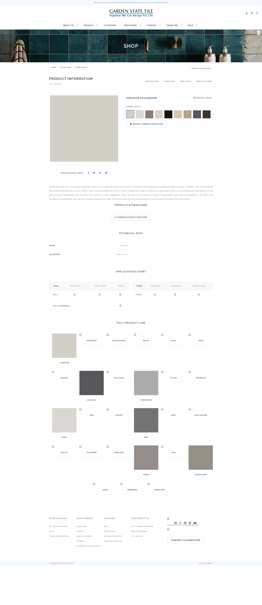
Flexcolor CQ (81, 67)
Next (214, 114)
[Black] (168, 114)
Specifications (152, 81)
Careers (80, 541)
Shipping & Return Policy (89, 546)
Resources (130, 25)
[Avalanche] (140, 114)
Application (185, 81)
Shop (51, 531)
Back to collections (201, 68)
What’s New (110, 531)
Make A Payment (84, 536)
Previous (124, 114)
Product (89, 25)
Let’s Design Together (142, 526)
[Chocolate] (207, 114)
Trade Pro (172, 25)
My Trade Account (58, 526)
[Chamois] (187, 114)
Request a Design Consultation (148, 124)
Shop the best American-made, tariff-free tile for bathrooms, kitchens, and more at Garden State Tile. (131, 2)
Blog (190, 25)
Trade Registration (59, 536)
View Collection (204, 81)
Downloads (169, 81)
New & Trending (139, 531)
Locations (110, 25)
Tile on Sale (137, 536)
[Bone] (178, 114)
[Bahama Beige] (149, 114)
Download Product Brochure (132, 217)
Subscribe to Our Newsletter (185, 540)
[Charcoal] (197, 114)
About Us (68, 25)
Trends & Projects (113, 541)
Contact (152, 25)
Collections (65, 67)
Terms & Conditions (206, 563)
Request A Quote (204, 98)
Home (53, 67)
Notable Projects (113, 536)
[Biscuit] (159, 114)
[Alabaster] (130, 114)
